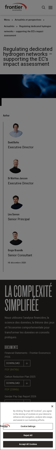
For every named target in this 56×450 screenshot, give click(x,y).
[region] (28, 426)
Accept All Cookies (28, 444)
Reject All (28, 435)
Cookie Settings (28, 426)
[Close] (52, 406)
